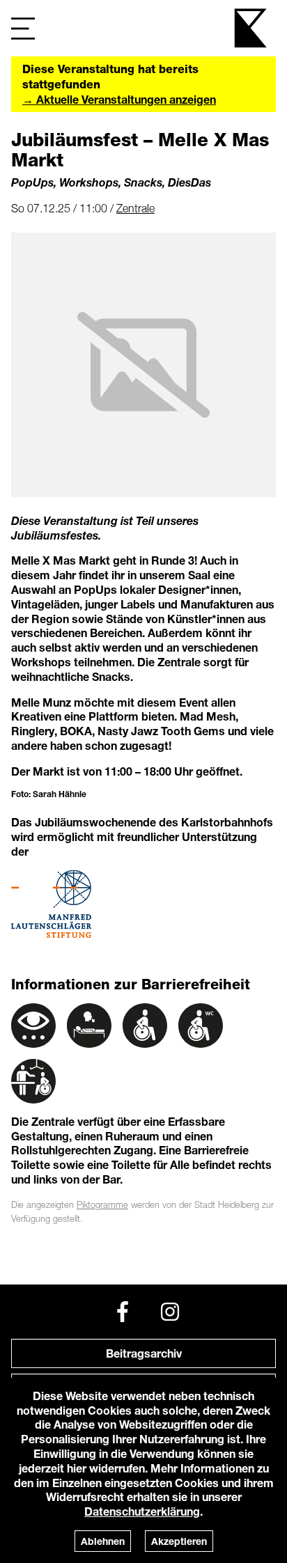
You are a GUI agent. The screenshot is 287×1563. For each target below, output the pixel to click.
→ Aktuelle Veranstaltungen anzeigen (119, 99)
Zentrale (135, 208)
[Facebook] (122, 1311)
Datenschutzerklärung (142, 1511)
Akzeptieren (179, 1541)
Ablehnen (103, 1541)
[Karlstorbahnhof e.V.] (251, 28)
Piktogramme (102, 1205)
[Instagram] (170, 1311)
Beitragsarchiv (144, 1353)
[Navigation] (23, 28)
